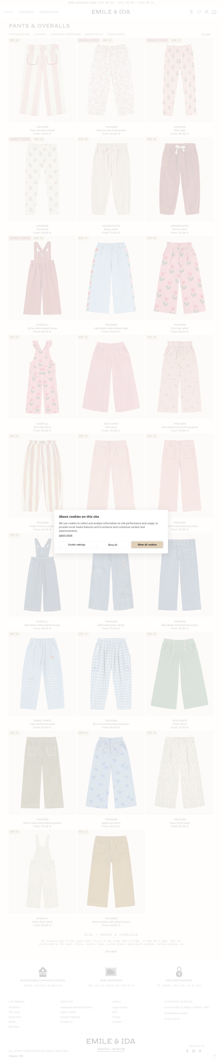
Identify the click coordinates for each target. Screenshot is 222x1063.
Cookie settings (76, 544)
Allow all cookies (147, 544)
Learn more (65, 535)
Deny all (112, 545)
